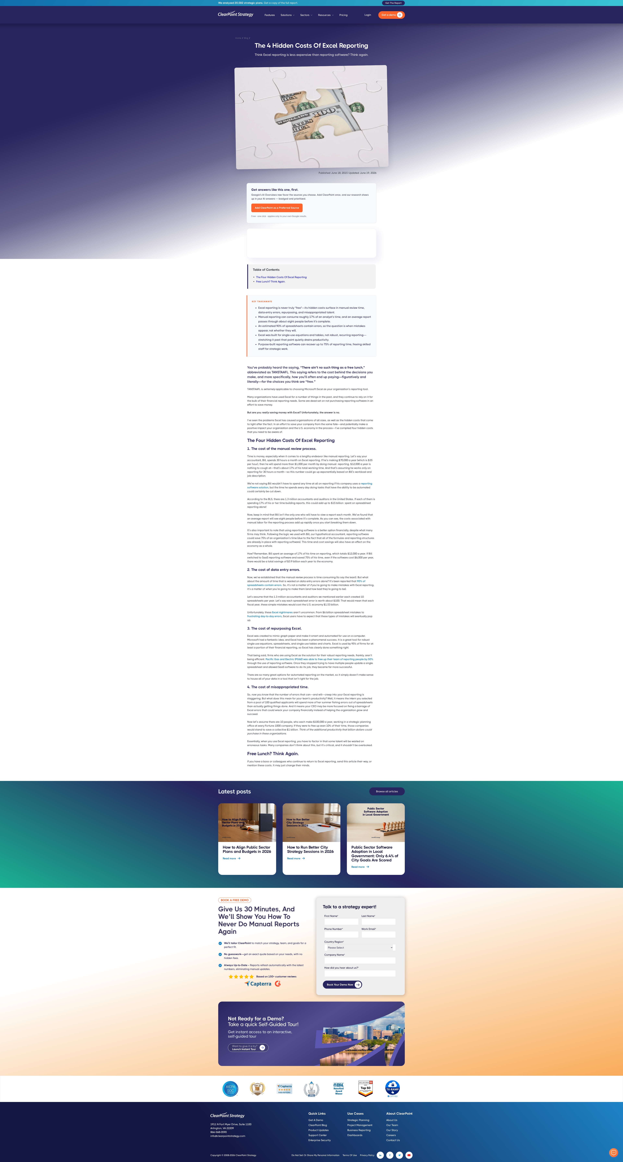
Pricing (343, 15)
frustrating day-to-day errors (264, 616)
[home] (235, 15)
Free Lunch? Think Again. (270, 281)
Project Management (359, 1125)
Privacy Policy (367, 1155)
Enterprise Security (319, 1140)
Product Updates (318, 1130)
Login (368, 14)
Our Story (392, 1130)
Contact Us (393, 1140)
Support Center (317, 1135)
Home (238, 38)
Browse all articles (387, 791)
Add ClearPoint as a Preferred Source (277, 207)
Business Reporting (359, 1130)
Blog (246, 38)
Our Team (392, 1125)
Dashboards (354, 1135)
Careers (391, 1135)
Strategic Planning (358, 1120)
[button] (287, 16)
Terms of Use (350, 1155)
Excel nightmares (282, 612)
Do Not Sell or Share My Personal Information (315, 1155)
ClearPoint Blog (317, 1125)
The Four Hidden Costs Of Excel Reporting (281, 277)
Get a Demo (315, 1120)
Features (270, 15)
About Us (391, 1120)
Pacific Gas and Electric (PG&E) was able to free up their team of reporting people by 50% (319, 659)
